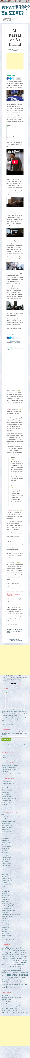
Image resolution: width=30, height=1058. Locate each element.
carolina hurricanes (20, 950)
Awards (4, 819)
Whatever (5, 938)
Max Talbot (6, 967)
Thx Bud (4, 805)
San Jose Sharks (6, 978)
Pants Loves (5, 891)
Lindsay (9, 510)
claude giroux (24, 953)
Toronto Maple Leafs (13, 341)
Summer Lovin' (6, 908)
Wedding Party (6, 999)
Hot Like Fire (6, 865)
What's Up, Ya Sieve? (14, 10)
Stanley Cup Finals (7, 906)
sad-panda (5, 995)
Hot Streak (5, 771)
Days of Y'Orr (6, 781)
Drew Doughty (20, 954)
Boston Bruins (8, 950)
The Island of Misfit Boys (17, 640)
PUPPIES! (4, 897)
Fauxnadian (5, 848)
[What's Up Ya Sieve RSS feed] (28, 6)
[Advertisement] (15, 61)
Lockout (4, 876)
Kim (8, 562)
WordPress (12, 677)
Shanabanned (6, 901)
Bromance (5, 829)
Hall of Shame (6, 859)
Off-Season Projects (8, 887)
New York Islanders (11, 969)
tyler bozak (17, 342)
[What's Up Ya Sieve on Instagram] (22, 6)
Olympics (15, 50)
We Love (4, 929)
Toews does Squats (7, 916)
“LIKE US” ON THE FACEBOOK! (13, 745)
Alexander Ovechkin (15, 948)
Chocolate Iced (6, 831)
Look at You (5, 1004)
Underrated (5, 925)
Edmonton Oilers (6, 956)
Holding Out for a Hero (9, 769)
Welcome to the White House (11, 765)
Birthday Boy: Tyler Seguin (10, 1010)
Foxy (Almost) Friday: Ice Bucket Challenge (15, 1012)
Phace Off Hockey (7, 790)
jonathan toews (20, 960)
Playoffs (4, 893)
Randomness (5, 899)
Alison (8, 409)
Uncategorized (6, 923)
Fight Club (5, 851)
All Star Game (6, 817)
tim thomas (10, 982)
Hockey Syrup (6, 786)
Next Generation (7, 885)
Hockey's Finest (6, 788)
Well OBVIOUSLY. (7, 935)
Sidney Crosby (18, 977)
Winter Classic (13, 987)
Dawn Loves (5, 840)
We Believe (5, 927)
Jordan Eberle (5, 963)
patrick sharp (18, 972)
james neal (19, 958)
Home (4, 680)
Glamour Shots (6, 857)
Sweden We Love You (8, 910)
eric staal (12, 956)
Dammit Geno (6, 838)
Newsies (4, 882)
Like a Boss (5, 874)
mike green (15, 966)
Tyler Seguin (18, 982)
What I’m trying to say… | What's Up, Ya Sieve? (14, 631)
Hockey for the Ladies (8, 783)
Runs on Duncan (7, 796)
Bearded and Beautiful (8, 821)
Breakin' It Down (7, 827)
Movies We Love (7, 880)
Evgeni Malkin (19, 956)
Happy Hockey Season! (9, 767)
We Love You (6, 931)
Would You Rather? (8, 940)
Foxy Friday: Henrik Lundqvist (11, 997)
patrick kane (11, 972)
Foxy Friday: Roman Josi (12, 639)
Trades (4, 918)
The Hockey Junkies (8, 803)
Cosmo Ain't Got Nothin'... (9, 1002)
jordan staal (12, 963)
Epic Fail (4, 844)
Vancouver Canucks (7, 984)
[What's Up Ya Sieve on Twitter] (19, 6)
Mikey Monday (6, 878)
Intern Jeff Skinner (7, 872)
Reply (19, 390)
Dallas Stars (13, 954)
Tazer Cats (5, 912)
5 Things (4, 815)
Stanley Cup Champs (8, 904)
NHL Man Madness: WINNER (11, 774)
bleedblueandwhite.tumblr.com (16, 138)
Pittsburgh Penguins (16, 974)
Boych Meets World (8, 825)
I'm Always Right (7, 868)
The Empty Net (6, 800)
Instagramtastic (6, 870)
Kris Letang (21, 963)
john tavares (8, 961)
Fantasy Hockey (7, 846)
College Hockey (6, 836)
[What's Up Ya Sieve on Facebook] (17, 6)
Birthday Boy (6, 823)
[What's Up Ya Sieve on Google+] (25, 6)
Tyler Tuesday (6, 921)
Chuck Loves (5, 834)
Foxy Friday (5, 855)
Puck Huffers (6, 794)
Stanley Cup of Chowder (9, 798)
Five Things (5, 853)
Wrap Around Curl (8, 807)
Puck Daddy (5, 792)
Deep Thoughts (6, 842)
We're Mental (6, 933)
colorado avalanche (6, 954)
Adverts (4, 948)
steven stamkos (8, 980)
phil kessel (12, 341)
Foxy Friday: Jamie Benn (9, 1008)
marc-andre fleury (18, 964)
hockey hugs (5, 861)
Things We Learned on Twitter (11, 914)
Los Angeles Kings (9, 964)
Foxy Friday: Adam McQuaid (11, 1006)
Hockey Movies (6, 863)
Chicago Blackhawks (11, 952)
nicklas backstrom (14, 971)
